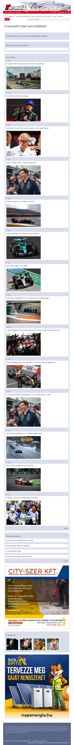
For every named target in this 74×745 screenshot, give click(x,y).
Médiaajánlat (40, 743)
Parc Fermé (10, 57)
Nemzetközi (26, 16)
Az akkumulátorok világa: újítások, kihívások (19, 556)
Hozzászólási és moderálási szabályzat (56, 743)
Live (54, 16)
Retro (38, 16)
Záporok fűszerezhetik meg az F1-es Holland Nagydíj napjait (24, 433)
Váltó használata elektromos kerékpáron (18, 546)
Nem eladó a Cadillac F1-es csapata (16, 266)
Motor (18, 16)
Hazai (33, 16)
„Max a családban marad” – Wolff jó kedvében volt (21, 162)
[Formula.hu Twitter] (54, 12)
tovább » (65, 528)
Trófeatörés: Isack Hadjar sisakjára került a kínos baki (22, 498)
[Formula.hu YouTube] (62, 12)
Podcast (49, 16)
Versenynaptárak (54, 9)
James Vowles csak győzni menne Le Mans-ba (19, 465)
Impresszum (31, 743)
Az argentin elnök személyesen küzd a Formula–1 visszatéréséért (25, 64)
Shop (7, 19)
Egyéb (43, 16)
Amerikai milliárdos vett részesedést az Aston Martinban (22, 233)
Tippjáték (60, 16)
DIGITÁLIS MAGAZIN (34, 9)
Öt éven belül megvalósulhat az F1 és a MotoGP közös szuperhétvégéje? (27, 298)
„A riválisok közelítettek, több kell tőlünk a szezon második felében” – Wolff (28, 394)
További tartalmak (13, 536)
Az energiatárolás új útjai (13, 551)
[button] (68, 12)
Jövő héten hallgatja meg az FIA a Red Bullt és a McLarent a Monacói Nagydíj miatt (30, 362)
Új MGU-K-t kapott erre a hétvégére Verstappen (20, 201)
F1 (6, 16)
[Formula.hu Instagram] (60, 12)
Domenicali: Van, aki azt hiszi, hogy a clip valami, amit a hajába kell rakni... (27, 128)
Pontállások (44, 9)
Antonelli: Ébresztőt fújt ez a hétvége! (17, 96)
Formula (11, 16)
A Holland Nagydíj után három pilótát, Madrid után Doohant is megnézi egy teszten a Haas (33, 330)
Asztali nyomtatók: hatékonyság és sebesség (19, 540)
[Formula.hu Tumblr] (57, 12)
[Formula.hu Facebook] (52, 12)
